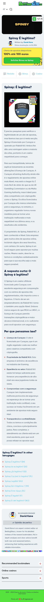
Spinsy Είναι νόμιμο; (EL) (15, 491)
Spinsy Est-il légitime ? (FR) (17, 486)
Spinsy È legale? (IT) (13, 496)
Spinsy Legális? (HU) (14, 481)
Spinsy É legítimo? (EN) (15, 462)
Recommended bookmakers (16, 563)
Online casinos (9, 571)
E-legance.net (28, 599)
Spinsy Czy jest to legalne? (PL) (18, 476)
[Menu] (4, 3)
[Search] (10, 9)
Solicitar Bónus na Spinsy (22, 60)
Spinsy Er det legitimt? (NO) (17, 501)
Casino (38, 74)
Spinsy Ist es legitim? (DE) (16, 467)
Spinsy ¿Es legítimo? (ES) (15, 472)
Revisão (10, 74)
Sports (5, 578)
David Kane (28, 42)
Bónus (25, 74)
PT (4, 10)
